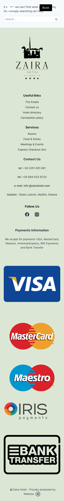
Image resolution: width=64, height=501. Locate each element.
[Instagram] (37, 214)
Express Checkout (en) (32, 149)
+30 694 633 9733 (34, 176)
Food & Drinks (32, 139)
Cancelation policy (32, 117)
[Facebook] (27, 214)
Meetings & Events (32, 144)
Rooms (32, 133)
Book (45, 7)
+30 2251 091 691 (34, 168)
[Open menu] (57, 7)
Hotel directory (32, 112)
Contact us (32, 107)
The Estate (32, 102)
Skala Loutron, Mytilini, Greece (38, 194)
